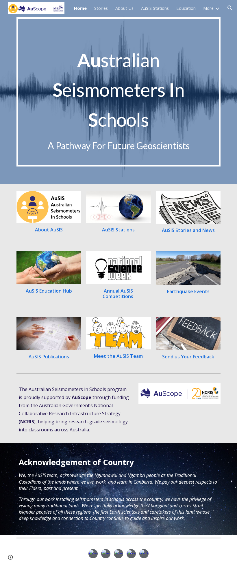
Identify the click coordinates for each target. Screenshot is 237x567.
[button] (230, 8)
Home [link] (80, 8)
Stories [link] (101, 8)
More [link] (208, 8)
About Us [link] (124, 8)
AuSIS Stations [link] (155, 8)
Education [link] (186, 8)
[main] (118, 91)
